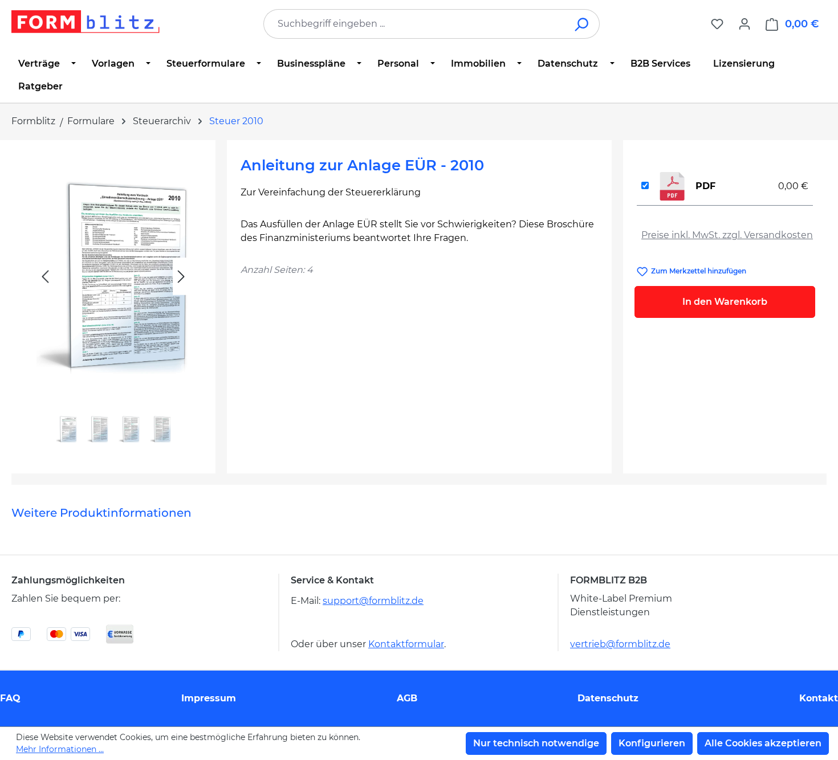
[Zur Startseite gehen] (85, 21)
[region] (113, 302)
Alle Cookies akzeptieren (763, 743)
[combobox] (414, 24)
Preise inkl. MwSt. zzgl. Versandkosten (727, 235)
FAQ (10, 698)
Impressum (208, 698)
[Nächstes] (181, 276)
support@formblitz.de (373, 600)
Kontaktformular (406, 644)
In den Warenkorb (724, 301)
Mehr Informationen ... (60, 749)
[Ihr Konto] (744, 24)
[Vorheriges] (45, 276)
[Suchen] (582, 24)
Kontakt (818, 698)
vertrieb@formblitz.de (620, 644)
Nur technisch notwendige (536, 743)
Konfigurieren (652, 743)
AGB (407, 698)
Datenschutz (607, 698)
